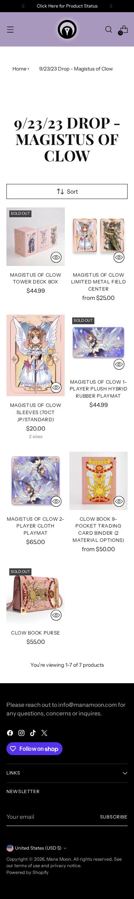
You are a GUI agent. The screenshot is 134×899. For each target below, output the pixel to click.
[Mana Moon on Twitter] (45, 734)
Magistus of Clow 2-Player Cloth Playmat (36, 526)
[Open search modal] (108, 29)
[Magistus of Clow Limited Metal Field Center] (98, 237)
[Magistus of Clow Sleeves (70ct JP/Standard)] (35, 355)
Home (19, 68)
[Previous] (23, 6)
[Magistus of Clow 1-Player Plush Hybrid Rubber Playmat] (98, 344)
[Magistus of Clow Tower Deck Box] (35, 237)
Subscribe (114, 817)
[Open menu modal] (10, 29)
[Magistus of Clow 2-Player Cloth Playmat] (35, 481)
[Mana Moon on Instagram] (22, 734)
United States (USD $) (38, 848)
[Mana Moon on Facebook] (10, 734)
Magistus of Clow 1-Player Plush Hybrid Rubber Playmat (99, 389)
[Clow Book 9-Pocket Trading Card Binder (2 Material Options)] (98, 481)
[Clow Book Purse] (35, 594)
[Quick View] (56, 257)
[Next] (111, 6)
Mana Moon (58, 859)
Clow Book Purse (35, 633)
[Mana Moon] (67, 29)
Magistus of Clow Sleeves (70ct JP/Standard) (35, 412)
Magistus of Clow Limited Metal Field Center (98, 282)
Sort (72, 191)
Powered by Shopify (27, 872)
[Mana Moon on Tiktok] (33, 734)
